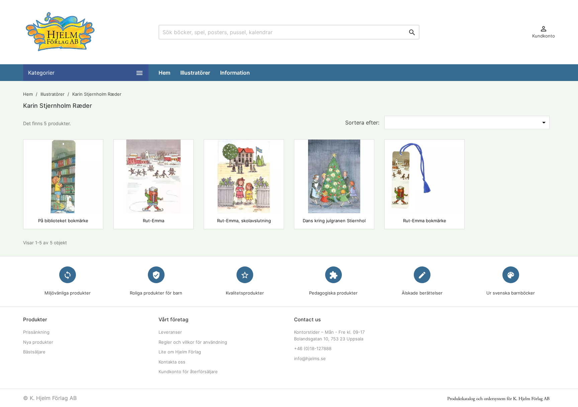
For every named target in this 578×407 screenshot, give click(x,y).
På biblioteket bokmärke (63, 220)
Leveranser (170, 332)
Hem (164, 72)
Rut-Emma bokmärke (424, 220)
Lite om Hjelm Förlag (180, 351)
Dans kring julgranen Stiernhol (334, 220)
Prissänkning (36, 332)
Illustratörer (195, 72)
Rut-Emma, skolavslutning (244, 220)
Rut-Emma (153, 220)
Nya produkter (38, 342)
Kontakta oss (172, 361)
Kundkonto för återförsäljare (188, 371)
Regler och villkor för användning (193, 342)
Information (235, 72)
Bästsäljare (34, 351)
